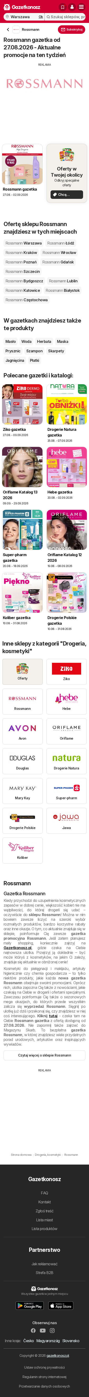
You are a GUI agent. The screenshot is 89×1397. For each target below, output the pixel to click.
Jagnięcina (14, 360)
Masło (10, 341)
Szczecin (22, 271)
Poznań (21, 262)
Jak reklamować (45, 1264)
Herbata (44, 341)
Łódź (60, 243)
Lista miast (44, 1220)
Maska (62, 341)
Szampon (34, 351)
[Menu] (81, 7)
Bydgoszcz (24, 281)
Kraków (21, 252)
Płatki (34, 360)
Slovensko (70, 1340)
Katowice (22, 290)
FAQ (44, 1193)
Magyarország (48, 1340)
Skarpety (56, 351)
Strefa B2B (44, 1272)
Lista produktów (44, 1228)
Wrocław (59, 252)
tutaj (53, 1015)
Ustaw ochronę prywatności (44, 1367)
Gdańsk (58, 262)
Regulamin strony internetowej (44, 1377)
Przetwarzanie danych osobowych (44, 1386)
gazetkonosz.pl (58, 1355)
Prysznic (13, 351)
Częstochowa (26, 299)
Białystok (63, 290)
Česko (28, 1340)
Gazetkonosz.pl (17, 947)
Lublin (63, 281)
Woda (26, 341)
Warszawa (23, 243)
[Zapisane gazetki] (63, 7)
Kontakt (44, 1202)
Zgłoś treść (44, 1211)
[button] (72, 7)
